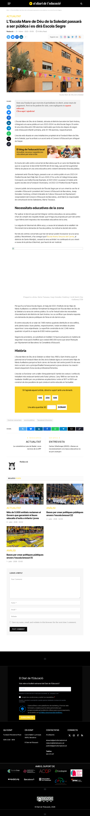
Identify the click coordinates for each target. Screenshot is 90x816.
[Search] (81, 3)
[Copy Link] (9, 144)
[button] (45, 659)
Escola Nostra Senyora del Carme (60, 236)
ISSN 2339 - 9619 (9, 740)
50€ (55, 397)
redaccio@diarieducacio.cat (55, 743)
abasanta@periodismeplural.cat (56, 740)
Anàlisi (50, 508)
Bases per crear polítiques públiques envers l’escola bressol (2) (64, 514)
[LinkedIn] (9, 123)
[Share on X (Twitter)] (8, 37)
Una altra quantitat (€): (37, 407)
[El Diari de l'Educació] (45, 3)
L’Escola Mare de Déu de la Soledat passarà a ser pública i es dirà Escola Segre (44, 23)
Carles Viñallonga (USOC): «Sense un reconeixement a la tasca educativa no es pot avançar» (65, 449)
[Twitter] (9, 107)
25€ (48, 397)
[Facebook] (9, 117)
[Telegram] (9, 128)
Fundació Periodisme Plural (12, 735)
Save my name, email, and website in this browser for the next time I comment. (44, 622)
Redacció (10, 31)
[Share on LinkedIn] (21, 37)
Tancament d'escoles (44, 420)
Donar (62, 407)
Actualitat (14, 16)
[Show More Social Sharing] (25, 37)
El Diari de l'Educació (31, 742)
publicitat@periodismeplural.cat (56, 746)
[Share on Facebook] (17, 37)
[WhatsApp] (9, 133)
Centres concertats (14, 420)
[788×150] (47, 157)
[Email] (9, 139)
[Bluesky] (9, 112)
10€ (40, 397)
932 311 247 (50, 754)
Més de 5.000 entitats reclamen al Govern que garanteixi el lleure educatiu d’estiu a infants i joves (24, 515)
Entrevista (57, 441)
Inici (8, 10)
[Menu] (9, 3)
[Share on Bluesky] (13, 37)
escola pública (29, 420)
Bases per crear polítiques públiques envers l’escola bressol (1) (25, 556)
